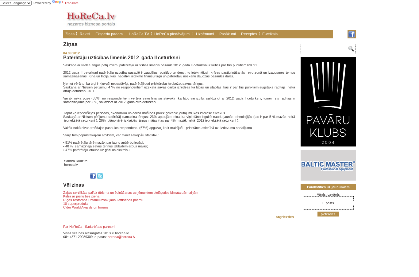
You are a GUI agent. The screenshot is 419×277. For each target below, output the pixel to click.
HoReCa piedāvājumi (172, 34)
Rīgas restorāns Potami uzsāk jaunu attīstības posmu (103, 200)
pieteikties (328, 214)
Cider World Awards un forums (86, 207)
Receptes (249, 34)
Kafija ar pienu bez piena (81, 196)
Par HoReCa (72, 226)
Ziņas (70, 34)
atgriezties (285, 217)
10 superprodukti (75, 203)
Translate (71, 3)
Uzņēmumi (205, 34)
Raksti (85, 34)
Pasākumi (227, 34)
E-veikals (270, 34)
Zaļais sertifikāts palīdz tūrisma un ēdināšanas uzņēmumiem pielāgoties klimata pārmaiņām (130, 192)
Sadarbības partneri (99, 226)
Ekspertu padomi (109, 34)
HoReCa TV (139, 34)
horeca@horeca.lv (121, 237)
